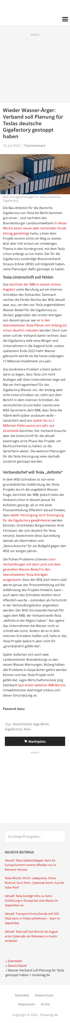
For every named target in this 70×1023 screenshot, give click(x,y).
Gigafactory (13, 729)
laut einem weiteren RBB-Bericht (42, 685)
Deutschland (22, 724)
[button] (35, 19)
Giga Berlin (41, 724)
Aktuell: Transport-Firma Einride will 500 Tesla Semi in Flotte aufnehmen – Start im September (32, 918)
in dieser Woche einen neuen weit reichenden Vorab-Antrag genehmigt (35, 228)
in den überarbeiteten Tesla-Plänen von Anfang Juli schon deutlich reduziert (35, 325)
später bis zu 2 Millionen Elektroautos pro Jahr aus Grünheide (28, 425)
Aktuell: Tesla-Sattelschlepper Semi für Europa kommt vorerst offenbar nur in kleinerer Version (30, 865)
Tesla (27, 729)
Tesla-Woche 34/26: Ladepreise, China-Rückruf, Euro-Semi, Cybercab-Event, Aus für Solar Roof (34, 882)
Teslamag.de (35, 8)
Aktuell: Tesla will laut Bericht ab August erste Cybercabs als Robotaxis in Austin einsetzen (31, 936)
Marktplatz (37, 741)
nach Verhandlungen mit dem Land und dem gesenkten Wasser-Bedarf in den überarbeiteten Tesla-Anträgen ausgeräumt (32, 569)
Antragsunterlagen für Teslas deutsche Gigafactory (31, 199)
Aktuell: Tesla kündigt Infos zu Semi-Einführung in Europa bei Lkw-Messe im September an (31, 900)
